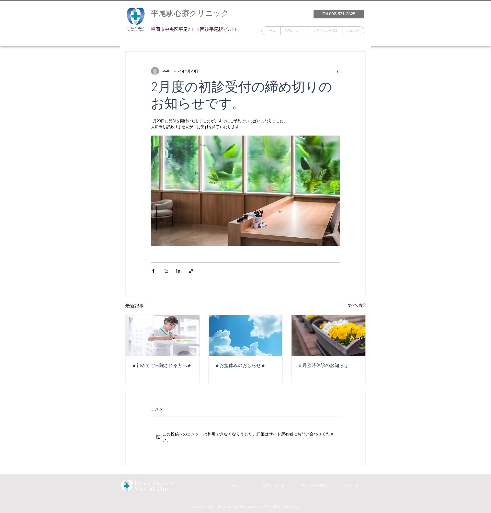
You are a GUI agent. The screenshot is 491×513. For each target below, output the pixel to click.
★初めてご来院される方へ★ (162, 366)
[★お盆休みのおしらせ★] (246, 335)
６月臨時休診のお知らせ (323, 366)
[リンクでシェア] (190, 271)
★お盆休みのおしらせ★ (240, 366)
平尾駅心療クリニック (190, 13)
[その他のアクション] (337, 71)
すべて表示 (357, 305)
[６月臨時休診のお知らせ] (328, 335)
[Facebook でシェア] (153, 271)
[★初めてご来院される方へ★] (162, 335)
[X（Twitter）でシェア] (165, 271)
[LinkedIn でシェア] (178, 271)
